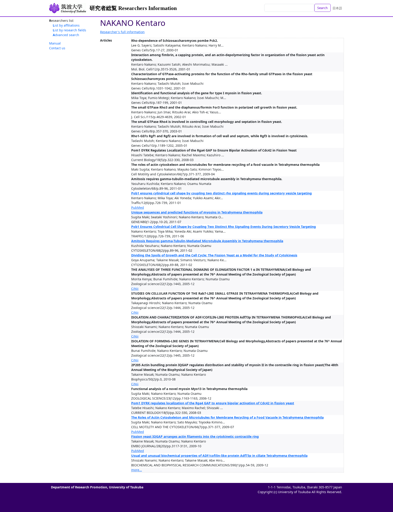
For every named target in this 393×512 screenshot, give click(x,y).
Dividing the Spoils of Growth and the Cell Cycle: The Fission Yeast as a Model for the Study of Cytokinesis (214, 255)
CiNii (135, 288)
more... (136, 470)
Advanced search (66, 35)
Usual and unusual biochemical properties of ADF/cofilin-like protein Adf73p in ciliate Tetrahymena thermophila (219, 455)
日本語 (337, 8)
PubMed (137, 207)
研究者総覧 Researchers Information (133, 8)
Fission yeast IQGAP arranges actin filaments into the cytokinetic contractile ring (195, 436)
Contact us (57, 48)
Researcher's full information (122, 32)
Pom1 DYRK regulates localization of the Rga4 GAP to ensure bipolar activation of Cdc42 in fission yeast (212, 403)
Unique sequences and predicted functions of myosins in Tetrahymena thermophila (196, 212)
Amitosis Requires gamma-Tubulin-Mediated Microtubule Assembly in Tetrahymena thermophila (207, 241)
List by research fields (69, 30)
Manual (55, 43)
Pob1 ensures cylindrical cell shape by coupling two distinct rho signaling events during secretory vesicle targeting (221, 193)
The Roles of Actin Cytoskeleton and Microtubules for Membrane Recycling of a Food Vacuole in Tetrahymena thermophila (227, 417)
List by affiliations (66, 25)
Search (322, 8)
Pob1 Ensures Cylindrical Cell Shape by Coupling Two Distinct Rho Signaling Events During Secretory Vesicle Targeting (223, 226)
